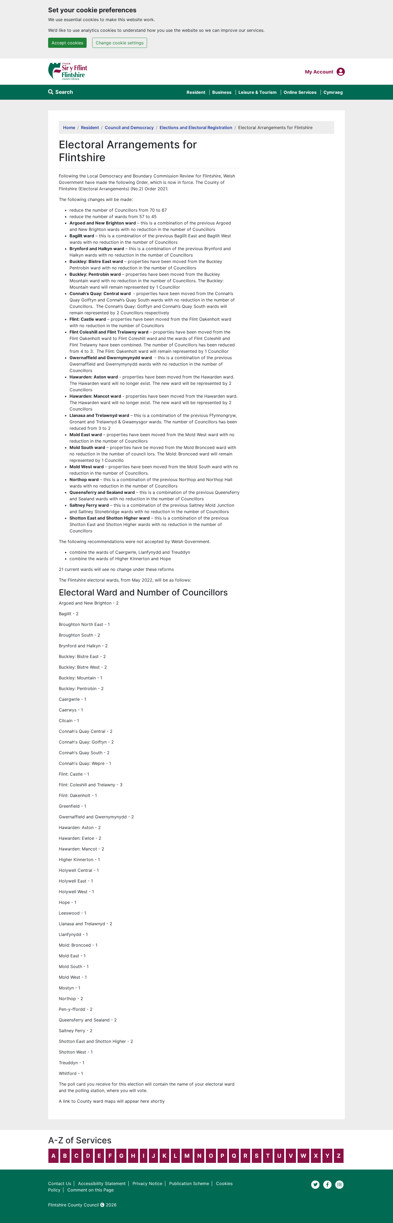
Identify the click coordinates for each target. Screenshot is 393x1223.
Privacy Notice (147, 1183)
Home (69, 127)
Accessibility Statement (102, 1183)
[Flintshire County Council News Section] (339, 1184)
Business (222, 92)
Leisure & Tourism (257, 92)
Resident (196, 92)
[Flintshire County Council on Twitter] (316, 1184)
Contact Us (59, 1183)
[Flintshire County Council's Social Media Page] (328, 1184)
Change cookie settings (120, 42)
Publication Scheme (189, 1183)
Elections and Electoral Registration (196, 127)
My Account (319, 72)
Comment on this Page (90, 1190)
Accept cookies (67, 42)
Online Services (300, 92)
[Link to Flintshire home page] (67, 71)
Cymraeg (333, 92)
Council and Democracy (129, 127)
